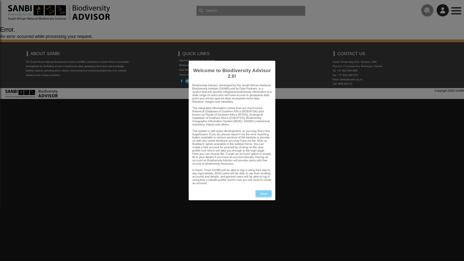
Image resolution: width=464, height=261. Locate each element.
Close (263, 193)
